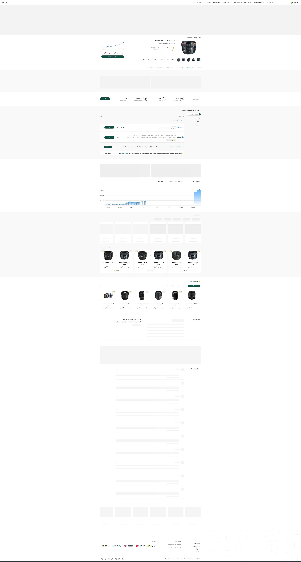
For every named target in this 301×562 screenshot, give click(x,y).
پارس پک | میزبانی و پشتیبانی (174, 544)
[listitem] (184, 261)
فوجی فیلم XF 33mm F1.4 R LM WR (192, 304)
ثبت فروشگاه (197, 543)
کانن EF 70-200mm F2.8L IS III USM (108, 304)
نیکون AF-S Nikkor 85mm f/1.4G (125, 304)
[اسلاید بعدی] (98, 261)
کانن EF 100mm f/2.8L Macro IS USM (141, 304)
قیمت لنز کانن (189, 37)
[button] (142, 127)
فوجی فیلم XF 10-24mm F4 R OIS (175, 304)
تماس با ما (197, 549)
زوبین (200, 37)
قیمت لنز (195, 37)
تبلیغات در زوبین (196, 546)
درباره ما (198, 552)
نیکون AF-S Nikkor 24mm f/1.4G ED (158, 304)
